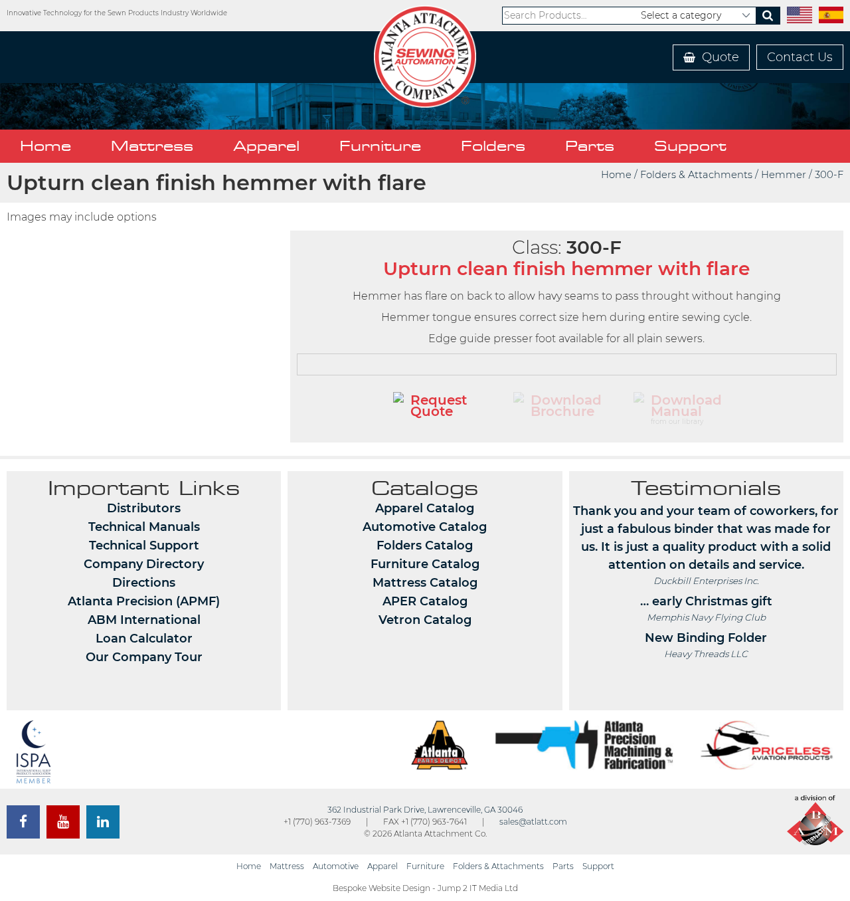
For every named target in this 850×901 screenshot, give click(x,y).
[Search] (768, 15)
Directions (143, 582)
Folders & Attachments (696, 175)
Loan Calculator (144, 638)
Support (690, 146)
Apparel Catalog (424, 508)
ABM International (144, 620)
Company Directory (144, 564)
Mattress (152, 146)
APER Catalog (425, 601)
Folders (493, 146)
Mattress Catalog (425, 582)
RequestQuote (438, 405)
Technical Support (144, 545)
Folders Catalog (425, 545)
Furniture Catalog (425, 564)
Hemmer (783, 175)
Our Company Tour (144, 657)
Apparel (266, 146)
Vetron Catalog (425, 620)
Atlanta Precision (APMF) (144, 601)
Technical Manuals (144, 527)
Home (45, 146)
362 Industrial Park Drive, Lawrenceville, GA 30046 (425, 810)
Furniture (380, 146)
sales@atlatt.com (533, 822)
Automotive (336, 866)
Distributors (144, 508)
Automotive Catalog (425, 527)
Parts (589, 146)
